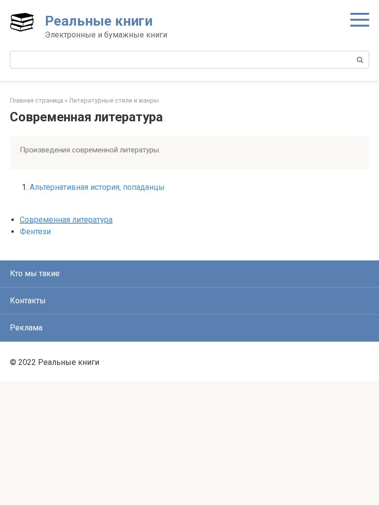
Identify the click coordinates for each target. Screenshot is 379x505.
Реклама (26, 327)
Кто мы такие (35, 273)
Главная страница (36, 100)
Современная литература (66, 219)
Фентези (35, 231)
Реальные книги (98, 21)
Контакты (28, 300)
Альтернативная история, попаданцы (97, 187)
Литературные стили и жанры (114, 100)
